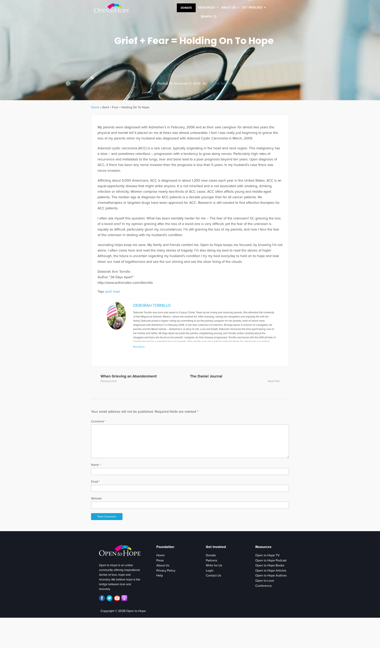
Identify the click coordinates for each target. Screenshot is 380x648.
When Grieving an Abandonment (129, 376)
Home (95, 107)
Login (210, 571)
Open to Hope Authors (271, 575)
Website (96, 498)
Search (206, 16)
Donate (186, 8)
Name (96, 465)
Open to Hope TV (267, 555)
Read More (139, 347)
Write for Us (214, 565)
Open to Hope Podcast (271, 560)
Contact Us (213, 575)
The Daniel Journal (206, 376)
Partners (211, 560)
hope (116, 292)
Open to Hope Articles (270, 571)
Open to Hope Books (269, 565)
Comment (98, 421)
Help (159, 575)
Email (95, 481)
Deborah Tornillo (219, 84)
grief (108, 292)
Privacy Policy (165, 571)
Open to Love (264, 581)
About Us (162, 565)
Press (160, 560)
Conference (263, 586)
